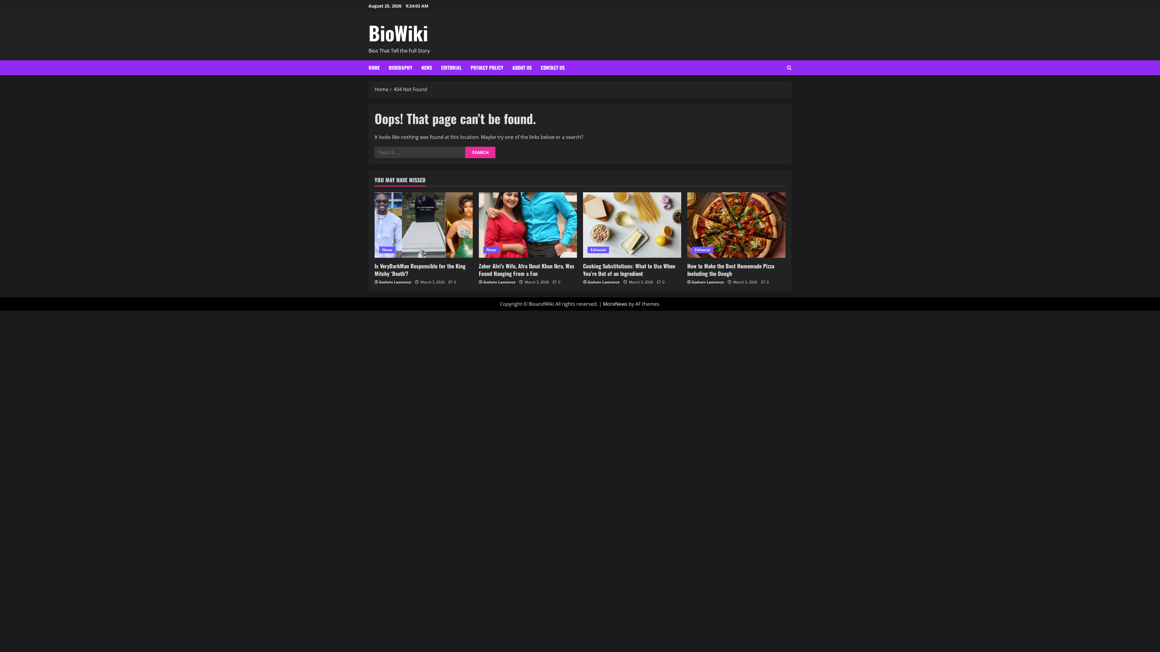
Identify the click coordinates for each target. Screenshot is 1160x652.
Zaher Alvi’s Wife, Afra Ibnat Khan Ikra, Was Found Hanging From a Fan (526, 269)
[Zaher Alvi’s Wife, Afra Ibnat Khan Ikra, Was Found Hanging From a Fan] (528, 225)
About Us (522, 67)
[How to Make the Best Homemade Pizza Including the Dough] (736, 225)
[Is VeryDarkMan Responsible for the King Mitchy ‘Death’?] (424, 225)
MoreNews (615, 304)
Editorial (451, 67)
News (426, 67)
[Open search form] (789, 68)
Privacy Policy (487, 67)
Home (374, 67)
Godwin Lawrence (395, 282)
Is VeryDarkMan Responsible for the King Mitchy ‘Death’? (420, 269)
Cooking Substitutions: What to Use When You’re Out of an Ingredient (629, 269)
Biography (400, 67)
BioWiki (398, 32)
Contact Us (553, 67)
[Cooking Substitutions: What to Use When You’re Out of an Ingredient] (632, 225)
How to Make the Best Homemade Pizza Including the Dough (730, 269)
